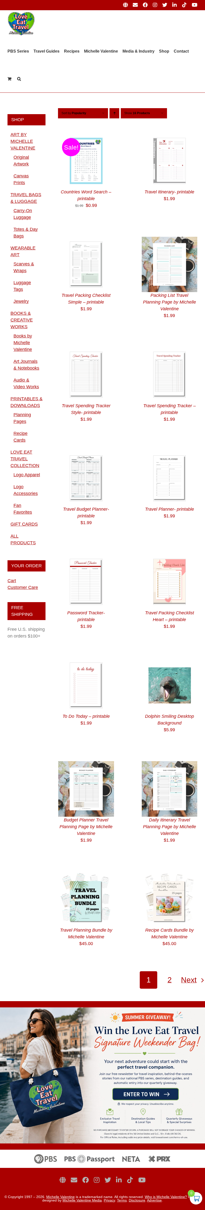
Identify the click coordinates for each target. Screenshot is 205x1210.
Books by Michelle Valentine (23, 342)
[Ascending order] (114, 113)
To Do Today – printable (86, 716)
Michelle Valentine (60, 1197)
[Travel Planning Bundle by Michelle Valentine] (86, 874)
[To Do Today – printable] (86, 660)
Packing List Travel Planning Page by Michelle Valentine (169, 302)
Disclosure (137, 1200)
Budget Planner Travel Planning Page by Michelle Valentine (86, 826)
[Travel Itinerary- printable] (170, 136)
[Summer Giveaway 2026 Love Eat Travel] (102, 1009)
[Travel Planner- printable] (170, 453)
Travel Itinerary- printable (169, 191)
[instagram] (97, 1180)
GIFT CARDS (24, 524)
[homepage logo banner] (103, 1151)
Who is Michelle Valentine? (166, 1197)
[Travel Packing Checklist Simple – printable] (86, 240)
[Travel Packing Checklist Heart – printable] (170, 557)
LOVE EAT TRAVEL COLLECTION (24, 459)
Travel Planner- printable (169, 509)
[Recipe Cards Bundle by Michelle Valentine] (170, 874)
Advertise (154, 1200)
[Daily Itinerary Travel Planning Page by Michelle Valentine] (170, 764)
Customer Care (23, 587)
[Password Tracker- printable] (86, 557)
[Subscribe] (74, 1180)
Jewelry (21, 301)
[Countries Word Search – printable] (86, 136)
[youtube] (142, 1180)
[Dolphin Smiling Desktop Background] (170, 660)
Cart (12, 580)
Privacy (109, 1200)
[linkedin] (119, 1180)
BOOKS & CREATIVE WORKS (21, 320)
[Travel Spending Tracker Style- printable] (86, 350)
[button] (19, 78)
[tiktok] (130, 1180)
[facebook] (85, 1180)
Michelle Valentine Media (82, 1200)
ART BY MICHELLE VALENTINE (22, 141)
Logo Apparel (27, 474)
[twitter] (107, 1180)
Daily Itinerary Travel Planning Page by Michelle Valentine (169, 826)
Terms (122, 1200)
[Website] (63, 1180)
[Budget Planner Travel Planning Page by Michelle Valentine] (86, 764)
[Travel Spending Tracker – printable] (170, 350)
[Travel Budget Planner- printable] (86, 453)
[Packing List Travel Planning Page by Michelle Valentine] (170, 240)
